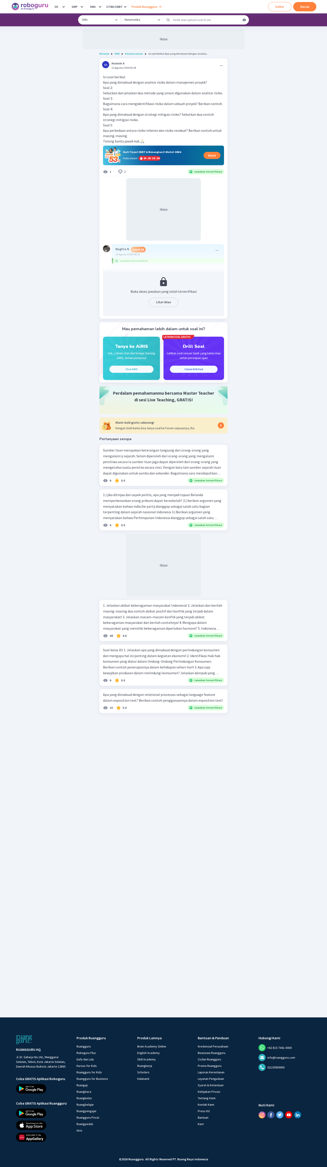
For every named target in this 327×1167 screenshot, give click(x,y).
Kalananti (143, 1079)
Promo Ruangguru (210, 1066)
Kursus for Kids (87, 1066)
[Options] (221, 65)
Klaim (212, 155)
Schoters (143, 1072)
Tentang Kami (207, 1098)
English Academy (148, 1053)
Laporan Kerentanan (211, 1072)
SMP (74, 7)
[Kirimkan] (168, 20)
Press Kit (204, 1111)
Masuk (304, 7)
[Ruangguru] (24, 1039)
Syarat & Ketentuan (211, 1085)
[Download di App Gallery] (42, 1137)
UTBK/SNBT (114, 7)
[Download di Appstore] (42, 1125)
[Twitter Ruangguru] (279, 1114)
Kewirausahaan (134, 53)
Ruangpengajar (87, 1111)
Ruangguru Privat (88, 1117)
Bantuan (203, 1117)
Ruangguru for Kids (89, 1072)
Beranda (104, 53)
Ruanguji (82, 1085)
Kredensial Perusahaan (213, 1046)
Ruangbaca (84, 1092)
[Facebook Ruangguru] (271, 1114)
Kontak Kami (206, 1105)
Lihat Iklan (163, 302)
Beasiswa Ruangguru (211, 1053)
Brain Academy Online (151, 1046)
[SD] (63, 6)
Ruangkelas (84, 1098)
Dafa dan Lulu (85, 1059)
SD (56, 7)
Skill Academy (146, 1059)
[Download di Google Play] (42, 1088)
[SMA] (100, 6)
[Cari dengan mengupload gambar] (244, 20)
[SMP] (82, 6)
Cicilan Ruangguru (209, 1059)
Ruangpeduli (85, 1124)
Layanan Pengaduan (211, 1079)
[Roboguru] (31, 6)
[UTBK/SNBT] (125, 6)
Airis (79, 1130)
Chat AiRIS (131, 369)
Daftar (279, 7)
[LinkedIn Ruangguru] (297, 1114)
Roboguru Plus (86, 1053)
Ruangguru (84, 1046)
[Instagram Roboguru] (262, 1114)
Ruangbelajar (85, 1105)
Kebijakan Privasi (209, 1092)
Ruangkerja (144, 1066)
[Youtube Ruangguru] (288, 1114)
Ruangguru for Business (92, 1079)
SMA (93, 7)
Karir (201, 1124)
